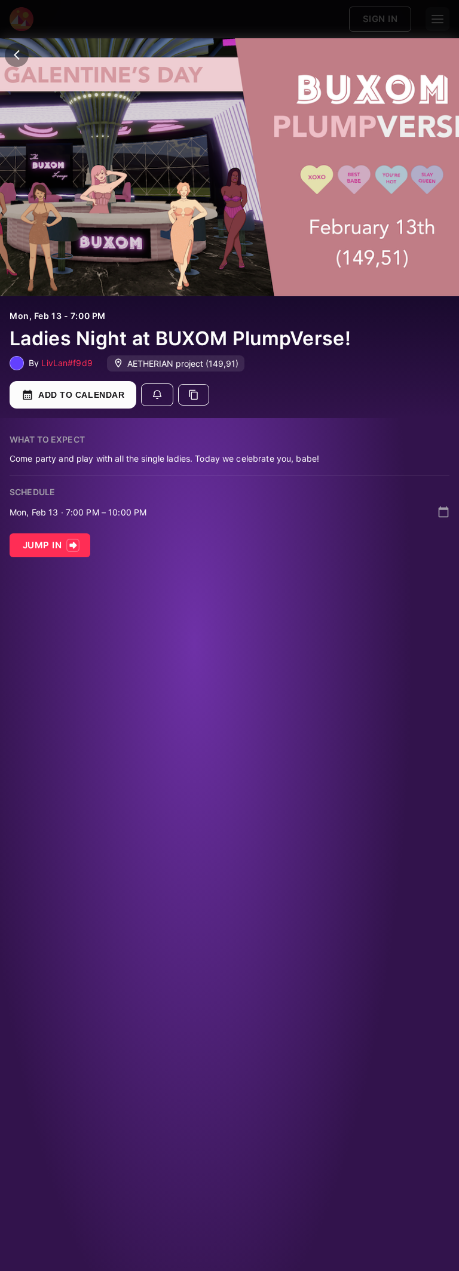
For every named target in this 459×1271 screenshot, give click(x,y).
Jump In (42, 545)
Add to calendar (81, 395)
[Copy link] (193, 395)
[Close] (17, 55)
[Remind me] (157, 394)
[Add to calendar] (443, 512)
